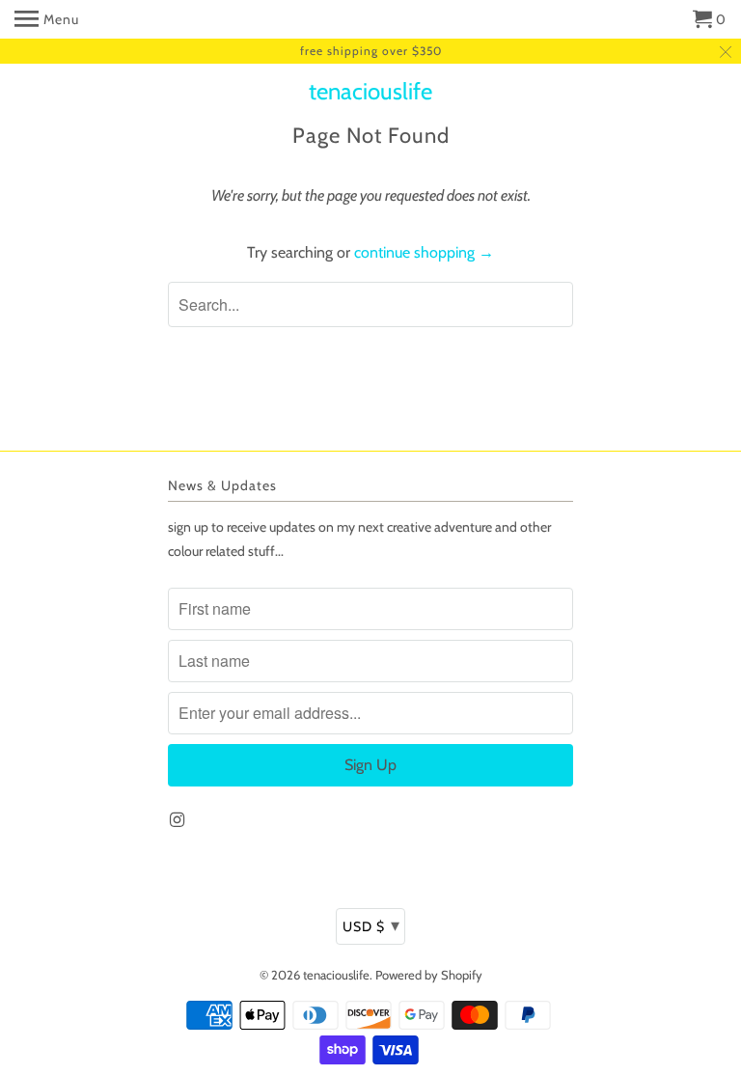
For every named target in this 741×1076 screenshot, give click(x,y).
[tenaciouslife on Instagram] (178, 820)
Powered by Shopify (428, 974)
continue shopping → (424, 252)
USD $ (371, 925)
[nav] (46, 19)
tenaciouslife (370, 91)
